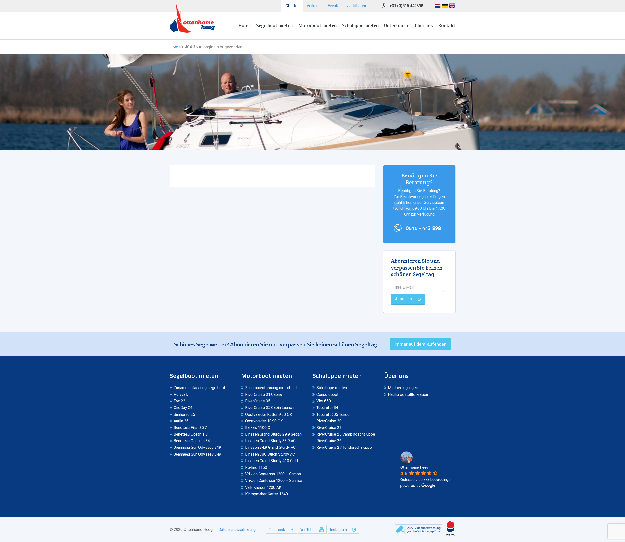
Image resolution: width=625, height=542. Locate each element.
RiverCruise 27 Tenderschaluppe (344, 447)
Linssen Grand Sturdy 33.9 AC (270, 440)
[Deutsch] (445, 7)
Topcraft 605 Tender (333, 414)
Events (333, 5)
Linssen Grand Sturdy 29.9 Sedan (273, 434)
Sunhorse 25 (184, 414)
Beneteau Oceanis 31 (192, 434)
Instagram (338, 529)
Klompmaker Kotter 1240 (266, 494)
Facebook (276, 529)
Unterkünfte (396, 25)
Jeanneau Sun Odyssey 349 (197, 454)
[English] (452, 7)
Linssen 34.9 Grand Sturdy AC (270, 447)
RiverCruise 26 (329, 440)
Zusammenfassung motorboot (271, 388)
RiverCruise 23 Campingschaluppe (345, 434)
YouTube (307, 529)
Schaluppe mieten (360, 25)
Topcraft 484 (327, 407)
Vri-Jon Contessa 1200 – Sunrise (273, 480)
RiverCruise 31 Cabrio (263, 394)
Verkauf (313, 5)
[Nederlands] (437, 7)
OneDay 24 (183, 407)
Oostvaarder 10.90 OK (264, 421)
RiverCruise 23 (329, 427)
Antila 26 (181, 421)
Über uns (424, 25)
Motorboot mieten (317, 25)
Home (244, 25)
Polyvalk (181, 394)
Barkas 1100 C (257, 427)
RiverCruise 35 (257, 401)
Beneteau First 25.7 (190, 427)
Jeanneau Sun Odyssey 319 (197, 447)
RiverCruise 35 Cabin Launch (269, 407)
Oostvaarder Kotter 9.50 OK (268, 414)
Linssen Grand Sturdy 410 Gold (271, 461)
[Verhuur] (192, 18)
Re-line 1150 (256, 467)
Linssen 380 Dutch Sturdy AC (270, 454)
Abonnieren (405, 298)
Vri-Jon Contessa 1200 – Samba (273, 474)
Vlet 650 (323, 401)
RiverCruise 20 (329, 421)
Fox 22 (179, 401)
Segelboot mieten (274, 25)
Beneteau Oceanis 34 (192, 440)
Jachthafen (356, 5)
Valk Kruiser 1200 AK (263, 487)
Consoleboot (327, 394)
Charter (292, 5)
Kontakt (446, 25)
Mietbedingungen (403, 388)
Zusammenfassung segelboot (199, 388)
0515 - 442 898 (423, 228)
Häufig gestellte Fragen (408, 394)
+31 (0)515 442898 (406, 5)
